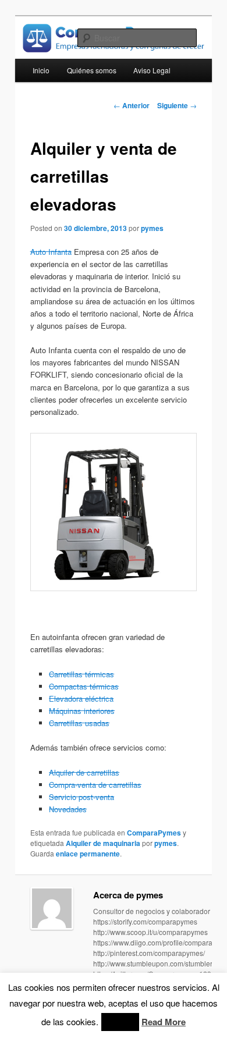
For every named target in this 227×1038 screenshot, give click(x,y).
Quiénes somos (91, 70)
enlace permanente (88, 853)
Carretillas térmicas (81, 674)
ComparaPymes (154, 832)
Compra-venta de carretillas (95, 784)
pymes (152, 228)
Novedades (68, 809)
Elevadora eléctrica (81, 698)
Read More (163, 1021)
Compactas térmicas (84, 686)
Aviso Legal (152, 70)
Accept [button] (120, 1022)
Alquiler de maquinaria (103, 843)
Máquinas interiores (82, 710)
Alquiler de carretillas (84, 772)
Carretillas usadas (79, 722)
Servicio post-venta (81, 796)
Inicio (41, 70)
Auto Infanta (51, 251)
